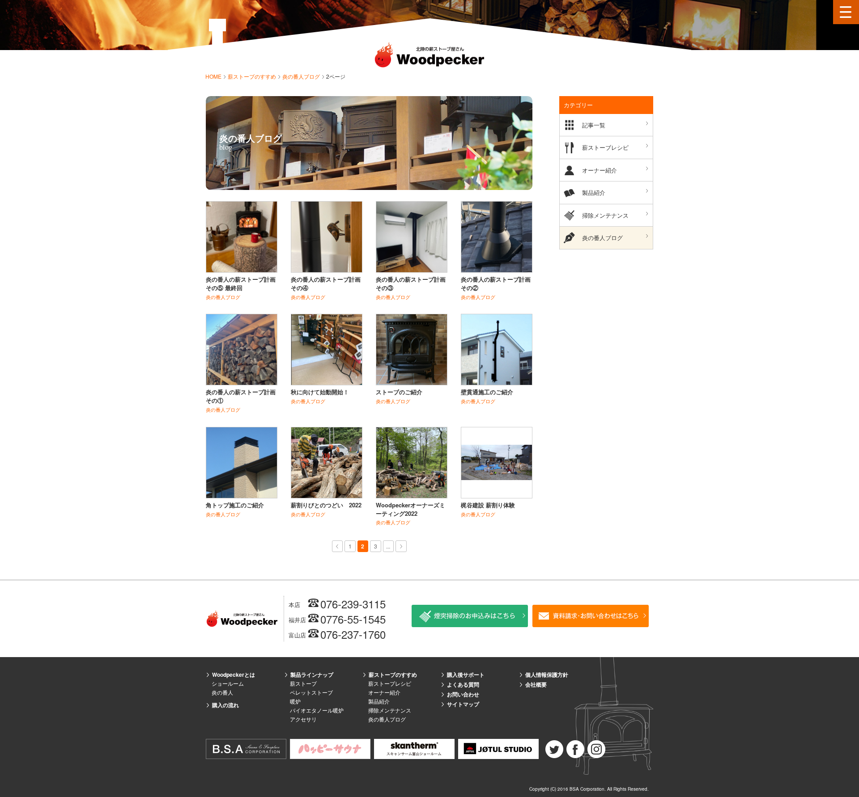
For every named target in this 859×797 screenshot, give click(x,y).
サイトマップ (463, 704)
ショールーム (228, 683)
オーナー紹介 (599, 170)
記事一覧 (593, 125)
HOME (214, 76)
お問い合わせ (463, 694)
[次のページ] (401, 546)
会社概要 (536, 684)
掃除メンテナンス (605, 215)
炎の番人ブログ (301, 76)
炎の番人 (222, 692)
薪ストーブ (303, 683)
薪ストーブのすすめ (252, 76)
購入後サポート (466, 674)
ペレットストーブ (311, 692)
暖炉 (295, 701)
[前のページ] (337, 546)
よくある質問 (463, 684)
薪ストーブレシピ (605, 147)
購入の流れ (225, 705)
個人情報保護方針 (546, 674)
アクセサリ (303, 719)
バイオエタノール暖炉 (317, 710)
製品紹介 (593, 192)
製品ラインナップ (311, 674)
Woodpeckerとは (233, 674)
